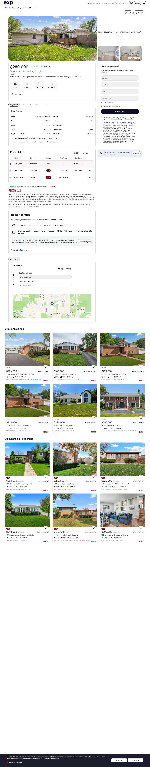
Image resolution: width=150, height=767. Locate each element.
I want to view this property (111, 106)
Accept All (119, 760)
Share (140, 13)
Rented (85, 153)
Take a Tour (120, 111)
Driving (60, 269)
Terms (46, 758)
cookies (13, 757)
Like (129, 13)
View (89, 170)
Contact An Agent (84, 242)
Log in (137, 3)
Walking (68, 269)
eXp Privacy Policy (116, 119)
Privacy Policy (55, 758)
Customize (135, 760)
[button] (52, 38)
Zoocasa (23, 250)
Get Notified (136, 153)
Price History (18, 94)
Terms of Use (129, 119)
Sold (76, 153)
